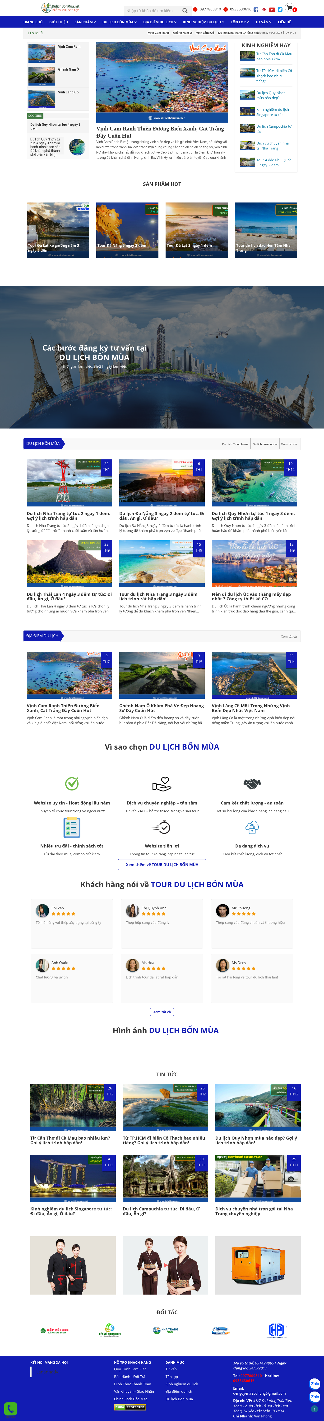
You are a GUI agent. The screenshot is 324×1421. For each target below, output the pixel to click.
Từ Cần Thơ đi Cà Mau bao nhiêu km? (274, 56)
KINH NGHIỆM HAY (266, 45)
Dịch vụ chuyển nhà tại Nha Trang (272, 145)
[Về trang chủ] (61, 8)
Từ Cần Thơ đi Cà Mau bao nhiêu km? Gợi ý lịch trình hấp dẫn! (70, 1140)
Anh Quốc (59, 962)
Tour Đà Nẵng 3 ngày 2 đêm (121, 245)
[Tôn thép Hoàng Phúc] (221, 1330)
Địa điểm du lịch (42, 635)
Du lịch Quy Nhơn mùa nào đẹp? (271, 95)
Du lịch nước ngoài (265, 444)
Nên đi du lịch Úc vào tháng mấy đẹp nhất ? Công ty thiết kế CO (251, 596)
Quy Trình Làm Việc (130, 1369)
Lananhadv (47, 1372)
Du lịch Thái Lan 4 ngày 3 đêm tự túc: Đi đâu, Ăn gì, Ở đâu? (69, 596)
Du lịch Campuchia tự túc (274, 129)
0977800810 (210, 9)
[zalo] (314, 1397)
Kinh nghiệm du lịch (182, 1384)
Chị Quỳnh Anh (154, 908)
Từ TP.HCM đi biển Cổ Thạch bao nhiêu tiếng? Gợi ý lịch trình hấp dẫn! (164, 1140)
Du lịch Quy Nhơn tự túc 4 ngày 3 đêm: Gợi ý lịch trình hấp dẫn (253, 516)
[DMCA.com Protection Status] (130, 1406)
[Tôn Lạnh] (165, 1330)
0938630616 (240, 9)
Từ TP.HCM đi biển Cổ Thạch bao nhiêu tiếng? (274, 75)
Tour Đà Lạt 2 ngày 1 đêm (189, 245)
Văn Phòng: (263, 1416)
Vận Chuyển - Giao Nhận (134, 1391)
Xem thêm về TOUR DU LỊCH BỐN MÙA (162, 864)
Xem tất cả (289, 444)
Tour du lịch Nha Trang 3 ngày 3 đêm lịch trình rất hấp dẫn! (158, 596)
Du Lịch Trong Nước (235, 444)
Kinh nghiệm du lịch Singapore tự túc (272, 112)
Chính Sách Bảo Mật (130, 1399)
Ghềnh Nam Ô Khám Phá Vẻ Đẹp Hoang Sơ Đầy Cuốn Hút (161, 708)
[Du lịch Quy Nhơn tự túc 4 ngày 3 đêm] (77, 147)
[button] (291, 230)
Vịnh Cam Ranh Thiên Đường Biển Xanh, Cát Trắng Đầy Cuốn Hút (63, 708)
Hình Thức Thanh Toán (132, 1384)
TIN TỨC (167, 1074)
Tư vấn (171, 1369)
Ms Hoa (148, 962)
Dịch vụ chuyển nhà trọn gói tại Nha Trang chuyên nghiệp (254, 1211)
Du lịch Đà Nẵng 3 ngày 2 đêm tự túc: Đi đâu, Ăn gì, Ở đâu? (161, 516)
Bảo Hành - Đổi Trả (129, 1376)
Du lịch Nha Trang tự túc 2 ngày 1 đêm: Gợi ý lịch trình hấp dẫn (68, 516)
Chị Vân (57, 908)
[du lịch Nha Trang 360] (110, 1330)
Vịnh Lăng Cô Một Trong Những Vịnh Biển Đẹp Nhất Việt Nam (251, 708)
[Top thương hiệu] (276, 1330)
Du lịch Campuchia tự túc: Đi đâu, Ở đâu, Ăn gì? (161, 1211)
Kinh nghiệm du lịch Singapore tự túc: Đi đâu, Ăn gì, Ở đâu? (71, 1211)
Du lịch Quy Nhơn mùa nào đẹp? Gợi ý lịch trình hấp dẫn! (256, 1140)
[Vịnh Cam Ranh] (162, 82)
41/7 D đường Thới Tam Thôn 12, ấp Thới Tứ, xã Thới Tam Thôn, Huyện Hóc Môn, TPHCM (262, 1405)
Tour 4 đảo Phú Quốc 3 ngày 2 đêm (273, 162)
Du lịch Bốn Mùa (43, 443)
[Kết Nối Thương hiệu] (54, 1330)
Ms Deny (239, 962)
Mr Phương (241, 908)
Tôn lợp (172, 1376)
